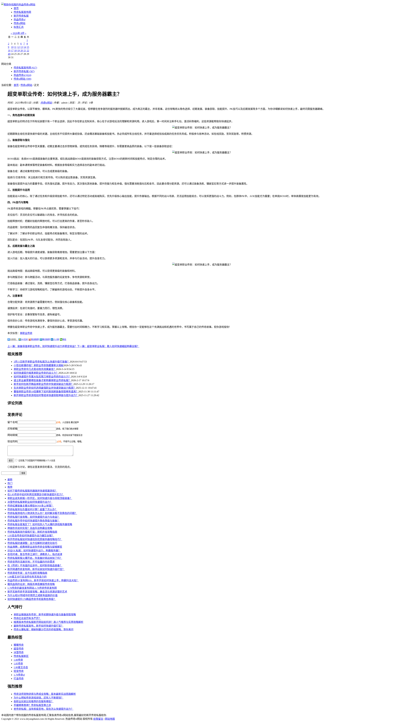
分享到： (14, 339)
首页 (16, 8)
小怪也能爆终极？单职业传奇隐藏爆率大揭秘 (38, 365)
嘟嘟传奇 (19, 645)
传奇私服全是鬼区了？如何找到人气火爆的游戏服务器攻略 (39, 524)
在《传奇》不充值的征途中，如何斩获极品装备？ (34, 565)
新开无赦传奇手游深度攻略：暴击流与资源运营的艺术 (37, 591)
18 (15, 50)
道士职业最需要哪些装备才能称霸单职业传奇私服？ (42, 380)
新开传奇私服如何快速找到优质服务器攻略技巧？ (34, 539)
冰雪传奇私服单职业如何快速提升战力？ (29, 502)
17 (12, 50)
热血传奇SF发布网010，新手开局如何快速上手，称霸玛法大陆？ (43, 580)
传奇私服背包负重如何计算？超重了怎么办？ (32, 509)
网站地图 (110, 719)
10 (12, 47)
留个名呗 (12, 422)
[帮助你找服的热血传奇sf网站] (18, 4)
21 (24, 50)
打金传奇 (19, 678)
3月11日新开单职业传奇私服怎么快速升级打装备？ (42, 361)
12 (18, 47)
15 (28, 47)
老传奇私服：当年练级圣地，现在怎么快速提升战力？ (43, 709)
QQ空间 (24, 339)
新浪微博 (35, 339)
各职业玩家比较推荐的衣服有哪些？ (33, 701)
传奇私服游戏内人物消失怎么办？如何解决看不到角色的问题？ (42, 513)
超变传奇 (19, 648)
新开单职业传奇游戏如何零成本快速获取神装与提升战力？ (46, 395)
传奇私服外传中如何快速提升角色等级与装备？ (33, 520)
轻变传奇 (19, 671)
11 (15, 47)
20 (21, 50)
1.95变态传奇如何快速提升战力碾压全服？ (30, 535)
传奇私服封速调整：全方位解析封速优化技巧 (32, 543)
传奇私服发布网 (22, 12)
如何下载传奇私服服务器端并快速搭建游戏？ (32, 490)
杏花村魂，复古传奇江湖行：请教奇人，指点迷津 (34, 554)
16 (9, 50)
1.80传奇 (18, 660)
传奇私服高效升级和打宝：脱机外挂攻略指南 (32, 532)
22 (28, 50)
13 (21, 47)
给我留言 (98, 719)
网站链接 (12, 435)
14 (24, 47)
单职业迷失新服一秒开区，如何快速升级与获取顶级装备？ (39, 498)
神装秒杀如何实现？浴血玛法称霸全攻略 (29, 528)
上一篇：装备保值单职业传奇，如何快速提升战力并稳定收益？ (42, 346)
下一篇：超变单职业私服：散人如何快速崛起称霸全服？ (108, 346)
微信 (64, 339)
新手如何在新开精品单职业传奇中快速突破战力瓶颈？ (43, 384)
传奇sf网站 (19, 23)
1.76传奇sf (19, 674)
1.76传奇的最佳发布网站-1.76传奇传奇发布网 (32, 588)
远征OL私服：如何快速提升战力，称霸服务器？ (34, 550)
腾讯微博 (46, 339)
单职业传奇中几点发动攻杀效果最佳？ (35, 369)
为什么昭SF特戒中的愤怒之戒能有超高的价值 (32, 595)
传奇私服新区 (21, 656)
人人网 (56, 339)
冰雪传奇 (19, 652)
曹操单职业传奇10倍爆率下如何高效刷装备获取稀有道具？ (46, 391)
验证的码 (12, 441)
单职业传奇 (26, 333)
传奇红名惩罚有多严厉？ (27, 618)
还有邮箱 (12, 428)
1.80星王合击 (21, 667)
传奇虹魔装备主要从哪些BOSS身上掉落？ (30, 505)
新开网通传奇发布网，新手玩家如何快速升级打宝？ (36, 569)
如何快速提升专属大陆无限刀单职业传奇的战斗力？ (42, 376)
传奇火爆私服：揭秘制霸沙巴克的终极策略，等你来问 (43, 629)
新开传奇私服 (21, 15)
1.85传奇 (18, 663)
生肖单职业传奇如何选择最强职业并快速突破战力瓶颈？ (45, 387)
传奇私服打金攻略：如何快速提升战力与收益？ (33, 517)
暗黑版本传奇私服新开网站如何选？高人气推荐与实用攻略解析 (48, 622)
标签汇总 (19, 27)
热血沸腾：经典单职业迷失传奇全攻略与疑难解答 (34, 546)
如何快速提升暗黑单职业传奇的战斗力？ (36, 373)
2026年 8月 (18, 33)
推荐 (9, 487)
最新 (9, 479)
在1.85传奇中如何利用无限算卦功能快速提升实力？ (35, 494)
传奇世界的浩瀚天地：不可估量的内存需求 (31, 561)
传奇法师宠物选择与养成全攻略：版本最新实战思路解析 (45, 694)
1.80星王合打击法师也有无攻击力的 (27, 576)
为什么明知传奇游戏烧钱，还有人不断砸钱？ (38, 697)
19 (18, 50)
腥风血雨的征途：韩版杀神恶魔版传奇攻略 (31, 584)
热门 (9, 483)
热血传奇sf (19, 19)
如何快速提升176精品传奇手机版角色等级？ (31, 599)
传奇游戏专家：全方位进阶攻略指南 (27, 573)
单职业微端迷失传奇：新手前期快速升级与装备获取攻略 (45, 614)
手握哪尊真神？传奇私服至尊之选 (32, 705)
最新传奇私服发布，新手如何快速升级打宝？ (38, 625)
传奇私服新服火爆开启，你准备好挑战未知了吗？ (34, 558)
